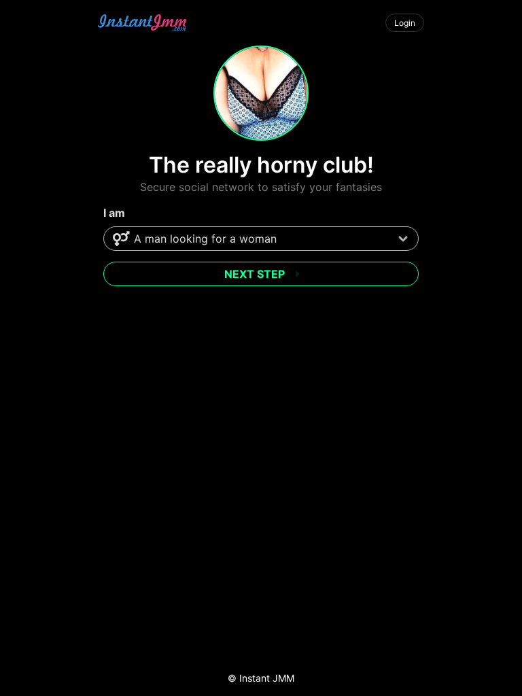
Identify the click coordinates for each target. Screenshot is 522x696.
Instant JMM (266, 678)
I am (114, 213)
